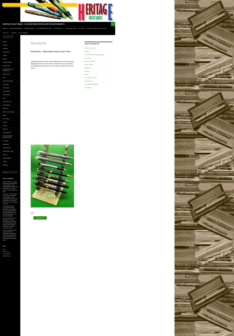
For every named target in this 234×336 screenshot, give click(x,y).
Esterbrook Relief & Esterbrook (8, 70)
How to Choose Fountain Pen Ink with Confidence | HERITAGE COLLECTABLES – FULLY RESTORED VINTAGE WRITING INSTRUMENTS (10, 233)
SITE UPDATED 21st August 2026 (94, 54)
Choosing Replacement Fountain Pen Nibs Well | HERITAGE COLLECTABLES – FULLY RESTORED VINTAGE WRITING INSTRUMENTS (10, 209)
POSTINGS (87, 87)
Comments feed (7, 253)
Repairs (86, 74)
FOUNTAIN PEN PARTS (91, 84)
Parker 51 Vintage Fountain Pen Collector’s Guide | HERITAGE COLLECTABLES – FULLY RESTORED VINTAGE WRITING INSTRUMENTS (10, 221)
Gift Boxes (81, 28)
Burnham (5, 48)
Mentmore (6, 84)
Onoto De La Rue (7, 101)
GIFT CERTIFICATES (90, 78)
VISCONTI (5, 154)
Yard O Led (5, 165)
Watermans (6, 144)
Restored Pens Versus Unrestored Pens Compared (10, 202)
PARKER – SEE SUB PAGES (8, 112)
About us (5, 28)
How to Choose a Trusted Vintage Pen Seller (10, 190)
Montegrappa (6, 91)
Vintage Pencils (58, 28)
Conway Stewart (7, 62)
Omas (4, 98)
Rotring (5, 125)
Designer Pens (6, 65)
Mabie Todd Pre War (8, 81)
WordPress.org (6, 256)
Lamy (4, 77)
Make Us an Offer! (89, 61)
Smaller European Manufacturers (8, 136)
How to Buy (87, 58)
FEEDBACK (87, 68)
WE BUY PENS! (88, 64)
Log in (4, 249)
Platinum (5, 122)
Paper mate (5, 108)
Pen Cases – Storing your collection (97, 28)
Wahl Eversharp (7, 158)
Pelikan (5, 115)
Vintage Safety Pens (71, 28)
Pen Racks (6, 32)
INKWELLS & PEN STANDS (16, 28)
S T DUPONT (6, 140)
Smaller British (7, 132)
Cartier (5, 55)
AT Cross (5, 45)
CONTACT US (88, 81)
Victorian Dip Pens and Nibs (44, 28)
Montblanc (6, 87)
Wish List (87, 71)
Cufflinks (13, 32)
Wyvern (5, 161)
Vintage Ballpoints (29, 28)
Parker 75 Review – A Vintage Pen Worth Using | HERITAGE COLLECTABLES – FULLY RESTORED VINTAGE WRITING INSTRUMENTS (10, 185)
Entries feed (6, 251)
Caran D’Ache (6, 52)
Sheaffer (5, 129)
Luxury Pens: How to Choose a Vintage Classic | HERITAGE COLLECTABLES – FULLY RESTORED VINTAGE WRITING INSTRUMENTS (10, 197)
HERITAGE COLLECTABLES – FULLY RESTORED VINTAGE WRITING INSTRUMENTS (34, 24)
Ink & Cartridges (23, 32)
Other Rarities (6, 105)
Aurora (5, 41)
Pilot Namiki (6, 118)
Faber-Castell (6, 74)
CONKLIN (5, 59)
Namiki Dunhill (7, 94)
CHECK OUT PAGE (90, 48)
